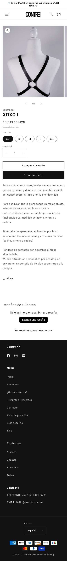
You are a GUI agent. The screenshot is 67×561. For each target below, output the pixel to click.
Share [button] (10, 278)
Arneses (11, 452)
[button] (7, 14)
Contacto (12, 407)
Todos (10, 475)
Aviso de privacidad (18, 415)
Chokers (11, 459)
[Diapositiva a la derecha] (41, 103)
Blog (9, 430)
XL (51, 139)
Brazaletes (13, 467)
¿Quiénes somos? (17, 392)
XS (7, 139)
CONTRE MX (26, 555)
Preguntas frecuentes (19, 400)
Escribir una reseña (33, 319)
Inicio (10, 376)
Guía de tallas (15, 423)
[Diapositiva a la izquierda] (26, 103)
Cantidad (7, 146)
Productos (13, 384)
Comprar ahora (33, 175)
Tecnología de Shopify (43, 555)
